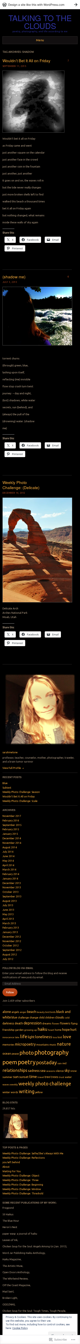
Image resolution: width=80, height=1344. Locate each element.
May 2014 (8, 860)
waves (5, 1084)
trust (61, 1077)
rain (59, 1063)
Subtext (6, 787)
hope (66, 1029)
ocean (6, 1053)
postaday (46, 1062)
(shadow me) (13, 276)
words (14, 1092)
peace (15, 1053)
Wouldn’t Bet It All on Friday (26, 60)
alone (6, 1012)
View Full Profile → (13, 768)
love (67, 1036)
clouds (59, 1017)
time (33, 1077)
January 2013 (10, 932)
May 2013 (8, 914)
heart (51, 1030)
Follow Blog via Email (17, 968)
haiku (42, 1029)
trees (54, 1077)
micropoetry (25, 1044)
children (50, 1017)
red (64, 1063)
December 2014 (11, 838)
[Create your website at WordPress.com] (40, 4)
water (68, 1077)
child (42, 1017)
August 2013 (9, 901)
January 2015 (10, 834)
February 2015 (10, 829)
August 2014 (9, 847)
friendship (8, 1029)
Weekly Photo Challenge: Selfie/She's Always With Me (32, 1153)
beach (31, 1012)
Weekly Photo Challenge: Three (20, 1180)
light (31, 1037)
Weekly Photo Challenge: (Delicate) (20, 484)
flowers (65, 1023)
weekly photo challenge (44, 1083)
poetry (26, 1062)
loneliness (43, 1037)
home (58, 1029)
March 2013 (9, 923)
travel (41, 1077)
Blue (5, 783)
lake (17, 1037)
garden (19, 1029)
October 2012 (10, 945)
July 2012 (7, 959)
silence (60, 1070)
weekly (14, 1084)
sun (16, 1077)
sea (43, 1070)
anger (23, 1012)
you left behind (11, 1162)
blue (14, 1017)
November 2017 (11, 816)
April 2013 (8, 918)
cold (67, 1017)
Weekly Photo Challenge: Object (20, 1175)
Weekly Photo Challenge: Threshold (22, 1193)
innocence (8, 1037)
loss (55, 1037)
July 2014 (7, 851)
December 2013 (11, 883)
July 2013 (7, 905)
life (23, 1036)
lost (60, 1037)
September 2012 (12, 950)
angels (15, 1011)
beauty (41, 1012)
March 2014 (9, 869)
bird (47, 1012)
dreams (46, 1023)
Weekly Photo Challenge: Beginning (22, 1184)
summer (7, 1077)
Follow (10, 992)
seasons (50, 1071)
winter (6, 1092)
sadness (34, 1070)
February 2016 (10, 820)
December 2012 (11, 936)
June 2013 (8, 909)
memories (8, 1044)
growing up (30, 1030)
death (19, 1023)
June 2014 (8, 856)
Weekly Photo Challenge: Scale (20, 801)
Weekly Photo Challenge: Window (21, 1189)
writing (26, 1091)
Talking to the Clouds (40, 21)
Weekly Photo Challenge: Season (21, 792)
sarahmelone (10, 752)
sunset (24, 1077)
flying (74, 1023)
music (52, 1044)
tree (47, 1077)
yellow (39, 1092)
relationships (14, 1070)
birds (53, 1012)
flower (55, 1023)
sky (67, 1070)
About (6, 1166)
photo (26, 1053)
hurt (73, 1029)
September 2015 (12, 825)
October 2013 (10, 892)
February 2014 (10, 874)
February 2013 (10, 927)
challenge (23, 1017)
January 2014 (10, 878)
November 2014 (11, 843)
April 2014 (8, 865)
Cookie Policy (20, 1328)
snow (73, 1070)
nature (64, 1043)
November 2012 (11, 941)
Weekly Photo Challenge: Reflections (23, 1157)
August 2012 (9, 954)
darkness (8, 1023)
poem (9, 1062)
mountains (42, 1044)
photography (51, 1052)
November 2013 (11, 887)
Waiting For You (11, 1171)
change (34, 1017)
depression (33, 1023)
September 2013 (12, 896)
